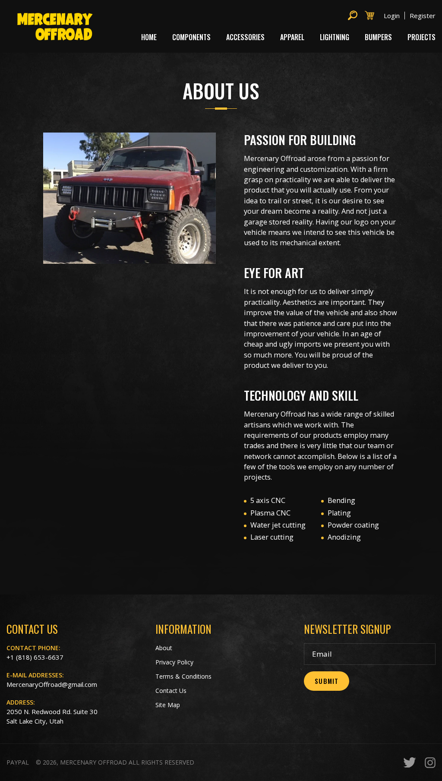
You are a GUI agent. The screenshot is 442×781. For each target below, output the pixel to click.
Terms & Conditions (183, 676)
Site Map (167, 705)
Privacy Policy (174, 662)
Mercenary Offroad (93, 762)
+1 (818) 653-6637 (34, 657)
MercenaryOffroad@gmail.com (51, 684)
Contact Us (170, 690)
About (163, 648)
